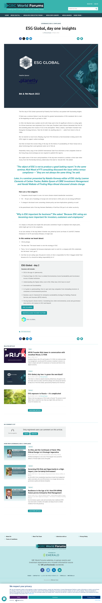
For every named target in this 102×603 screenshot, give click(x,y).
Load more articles (35, 410)
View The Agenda (27, 307)
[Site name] (24, 10)
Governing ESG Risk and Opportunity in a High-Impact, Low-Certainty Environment (46, 470)
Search (96, 8)
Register (89, 4)
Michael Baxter (47, 32)
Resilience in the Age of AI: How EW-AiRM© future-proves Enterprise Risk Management (45, 491)
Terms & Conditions (11, 539)
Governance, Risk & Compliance (51, 23)
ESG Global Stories (25, 331)
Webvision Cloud (54, 580)
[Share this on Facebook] (20, 38)
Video (30, 349)
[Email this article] (30, 38)
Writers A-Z (71, 575)
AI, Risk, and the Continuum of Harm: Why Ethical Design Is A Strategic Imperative (44, 451)
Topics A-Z (63, 575)
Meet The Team (37, 536)
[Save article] (81, 38)
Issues (29, 575)
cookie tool (31, 593)
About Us (8, 536)
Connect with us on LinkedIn (54, 570)
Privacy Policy (84, 536)
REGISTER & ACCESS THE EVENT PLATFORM (34, 313)
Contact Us (36, 575)
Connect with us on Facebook (42, 570)
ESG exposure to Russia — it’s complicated (44, 393)
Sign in (62, 35)
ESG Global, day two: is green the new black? (45, 374)
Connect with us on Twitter (48, 570)
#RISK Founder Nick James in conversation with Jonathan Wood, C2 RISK (46, 353)
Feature (30, 371)
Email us (60, 570)
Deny (18, 597)
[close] (82, 35)
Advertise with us (61, 536)
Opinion (31, 390)
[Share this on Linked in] (27, 38)
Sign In (96, 4)
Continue (55, 597)
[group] (78, 15)
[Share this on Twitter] (23, 38)
